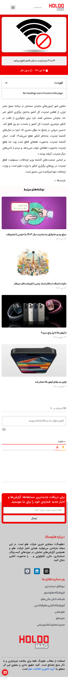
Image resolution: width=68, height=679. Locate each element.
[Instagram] (47, 571)
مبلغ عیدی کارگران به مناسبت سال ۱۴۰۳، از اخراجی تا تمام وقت (36, 235)
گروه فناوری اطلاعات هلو (41, 669)
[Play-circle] (27, 571)
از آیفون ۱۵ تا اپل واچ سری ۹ (53, 333)
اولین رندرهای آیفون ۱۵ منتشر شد (50, 382)
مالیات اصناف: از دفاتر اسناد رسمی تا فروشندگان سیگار (40, 284)
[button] (13, 7)
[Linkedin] (37, 571)
